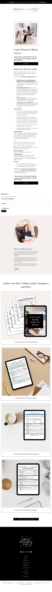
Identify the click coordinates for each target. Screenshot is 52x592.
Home (26, 556)
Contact (26, 576)
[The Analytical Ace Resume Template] (26, 371)
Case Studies (26, 567)
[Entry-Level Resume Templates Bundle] (26, 315)
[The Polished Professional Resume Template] (26, 427)
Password (3, 203)
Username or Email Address (7, 198)
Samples (26, 565)
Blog (26, 574)
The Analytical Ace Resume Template (26, 398)
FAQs (26, 570)
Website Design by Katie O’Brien (26, 584)
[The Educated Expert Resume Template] (26, 483)
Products (26, 563)
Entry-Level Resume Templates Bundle (26, 342)
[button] (26, 519)
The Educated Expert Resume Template (26, 510)
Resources (26, 572)
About (26, 558)
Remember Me (5, 208)
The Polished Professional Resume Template (26, 454)
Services (26, 560)
